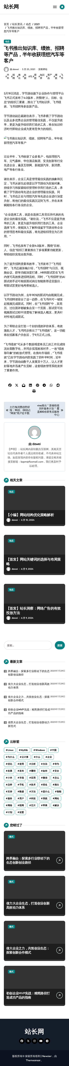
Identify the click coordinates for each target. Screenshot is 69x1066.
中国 (54, 750)
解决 (57, 805)
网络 (10, 805)
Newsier (47, 1056)
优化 (10, 763)
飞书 (62, 76)
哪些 (33, 770)
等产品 (49, 76)
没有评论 (42, 69)
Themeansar (33, 1060)
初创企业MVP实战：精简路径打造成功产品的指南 (29, 711)
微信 (45, 777)
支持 (10, 791)
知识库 (42, 76)
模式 (11, 836)
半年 (8, 76)
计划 (10, 812)
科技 (33, 798)
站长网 (11, 6)
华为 (57, 763)
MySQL (24, 750)
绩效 (56, 76)
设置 (21, 812)
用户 (21, 798)
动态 (7, 41)
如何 (45, 770)
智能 (59, 791)
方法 (33, 791)
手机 (21, 784)
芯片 (33, 805)
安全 (57, 770)
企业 (49, 757)
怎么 (57, 777)
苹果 (45, 805)
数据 (21, 791)
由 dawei (14, 69)
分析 (33, 763)
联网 (21, 805)
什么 (38, 757)
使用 (21, 763)
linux (10, 750)
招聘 (14, 76)
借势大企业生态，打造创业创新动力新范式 (29, 724)
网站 (57, 798)
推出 (19, 76)
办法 (45, 763)
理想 (35, 76)
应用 (33, 777)
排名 (45, 784)
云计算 (25, 757)
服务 (10, 798)
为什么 (11, 757)
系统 (45, 798)
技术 (33, 784)
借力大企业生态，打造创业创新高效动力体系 (29, 685)
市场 (21, 777)
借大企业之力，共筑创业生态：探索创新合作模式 (29, 698)
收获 (25, 76)
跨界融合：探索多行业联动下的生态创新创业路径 (29, 672)
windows (40, 750)
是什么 (46, 791)
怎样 (10, 784)
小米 (10, 777)
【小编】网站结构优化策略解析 (30, 515)
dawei (36, 444)
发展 (10, 770)
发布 (21, 770)
